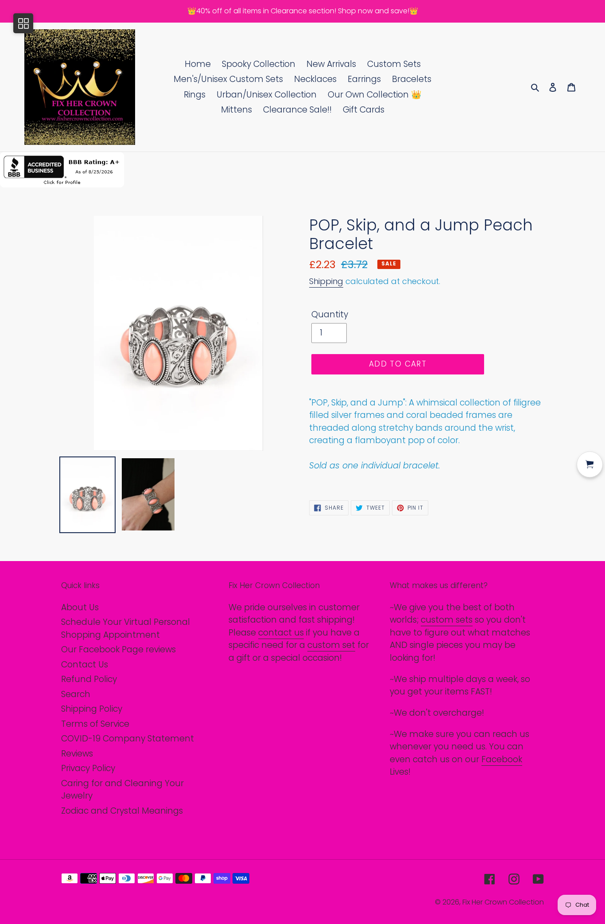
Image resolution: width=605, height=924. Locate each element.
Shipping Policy (91, 709)
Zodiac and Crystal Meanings (122, 811)
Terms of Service (95, 724)
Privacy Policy (88, 768)
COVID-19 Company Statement (127, 739)
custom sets (447, 620)
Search (75, 694)
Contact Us (84, 665)
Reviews (77, 754)
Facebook (501, 759)
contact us (281, 633)
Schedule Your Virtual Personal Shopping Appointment (125, 628)
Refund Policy (89, 679)
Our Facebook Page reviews (118, 649)
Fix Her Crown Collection (503, 902)
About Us (80, 607)
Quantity (329, 314)
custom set (331, 645)
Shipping (326, 281)
